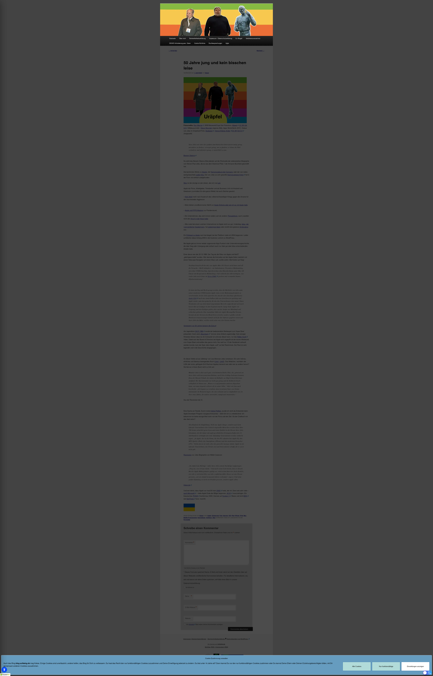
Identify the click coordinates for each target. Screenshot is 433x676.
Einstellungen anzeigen (415, 666)
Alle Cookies (356, 666)
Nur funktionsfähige (386, 666)
